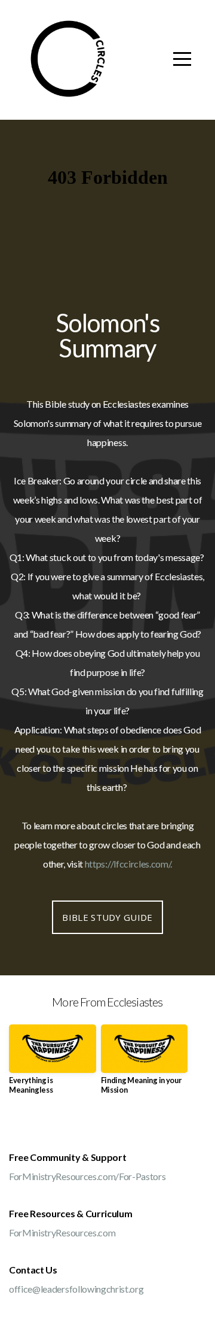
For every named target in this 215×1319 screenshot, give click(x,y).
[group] (52, 1064)
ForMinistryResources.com (62, 1232)
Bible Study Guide (107, 917)
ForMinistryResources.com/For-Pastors (87, 1176)
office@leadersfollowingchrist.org (76, 1288)
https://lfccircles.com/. (128, 863)
